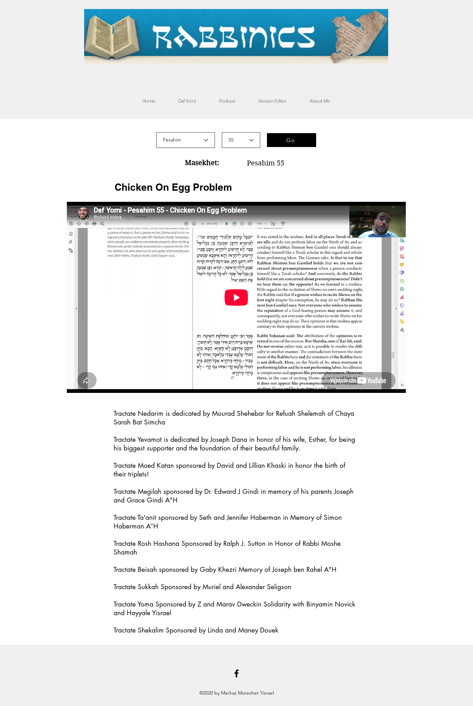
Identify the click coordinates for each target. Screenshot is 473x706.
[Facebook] (236, 673)
